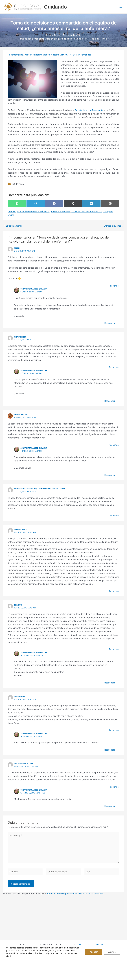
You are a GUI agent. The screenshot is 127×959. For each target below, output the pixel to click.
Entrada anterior (12, 226)
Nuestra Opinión (59, 54)
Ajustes (112, 951)
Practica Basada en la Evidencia (33, 211)
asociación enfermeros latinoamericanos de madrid (40, 489)
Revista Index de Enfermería (89, 110)
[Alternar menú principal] (121, 7)
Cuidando (55, 7)
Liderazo (12, 211)
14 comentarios (15, 54)
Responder (114, 286)
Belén (17, 248)
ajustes (9, 956)
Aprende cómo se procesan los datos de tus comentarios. (76, 893)
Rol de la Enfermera (60, 211)
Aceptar (94, 951)
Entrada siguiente (114, 226)
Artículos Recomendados (37, 54)
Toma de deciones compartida (86, 211)
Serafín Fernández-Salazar (33, 289)
